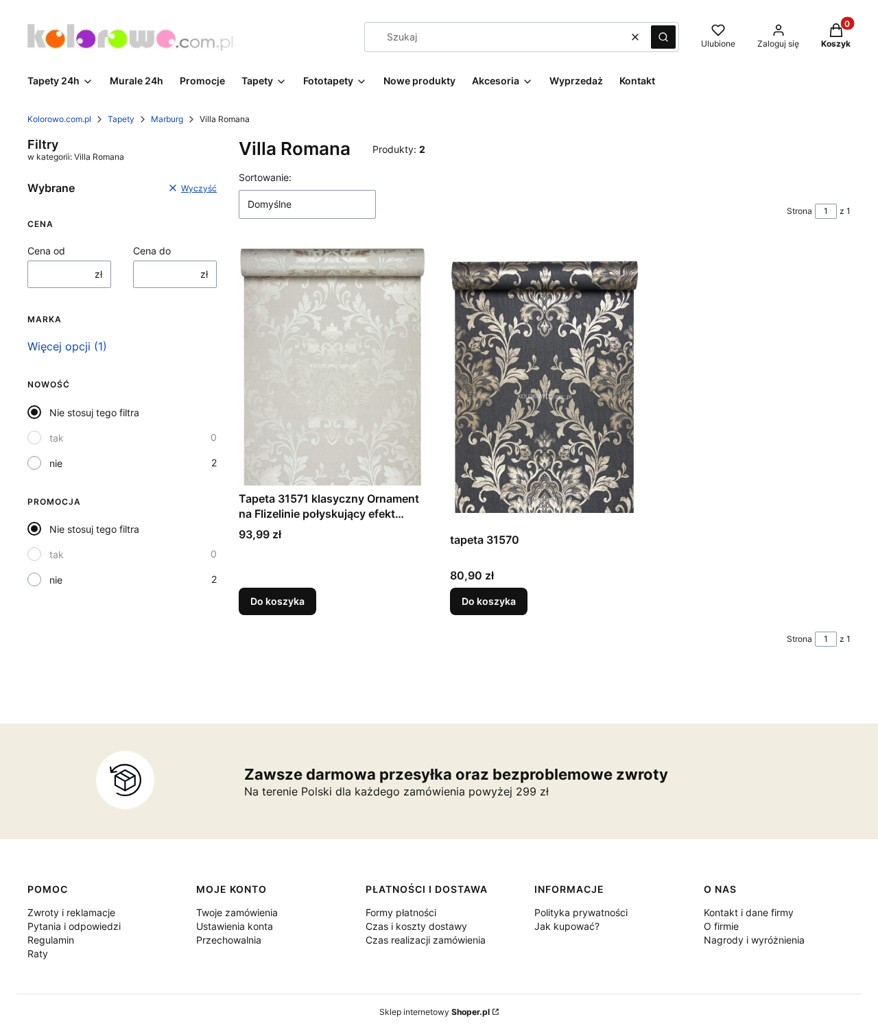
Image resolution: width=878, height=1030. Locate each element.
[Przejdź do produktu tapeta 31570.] (544, 386)
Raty (37, 953)
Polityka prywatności (581, 912)
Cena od (46, 250)
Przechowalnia (228, 940)
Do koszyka (277, 601)
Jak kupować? (567, 926)
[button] (663, 37)
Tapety (121, 119)
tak (56, 438)
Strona (799, 211)
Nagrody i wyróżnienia (754, 940)
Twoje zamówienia (237, 912)
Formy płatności (401, 912)
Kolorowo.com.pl (59, 119)
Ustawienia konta (234, 926)
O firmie (721, 926)
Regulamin (50, 940)
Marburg (167, 119)
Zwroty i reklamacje (71, 912)
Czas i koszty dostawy (416, 926)
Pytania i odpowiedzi (74, 926)
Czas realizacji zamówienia (426, 940)
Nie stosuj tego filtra (94, 412)
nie (55, 463)
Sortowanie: (265, 177)
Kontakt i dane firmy (749, 912)
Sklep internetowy (434, 1012)
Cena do (152, 250)
